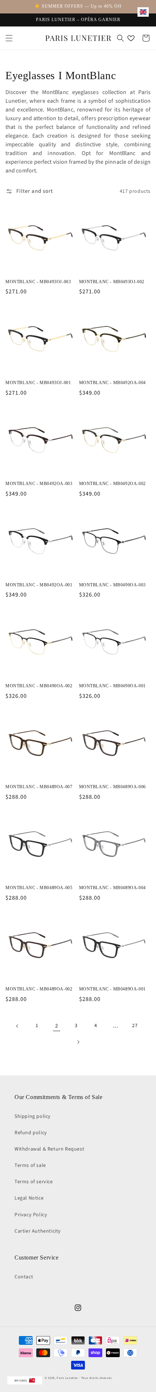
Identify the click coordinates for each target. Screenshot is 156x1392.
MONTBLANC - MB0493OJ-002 (111, 281)
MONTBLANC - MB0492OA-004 (112, 382)
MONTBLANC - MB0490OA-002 (38, 685)
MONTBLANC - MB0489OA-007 (38, 786)
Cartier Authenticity (38, 1231)
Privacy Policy (31, 1214)
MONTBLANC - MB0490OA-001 (112, 685)
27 (134, 1025)
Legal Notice (29, 1198)
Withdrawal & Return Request (49, 1149)
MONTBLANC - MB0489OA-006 (112, 786)
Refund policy (31, 1132)
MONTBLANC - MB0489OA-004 (112, 887)
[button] (9, 38)
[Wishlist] (131, 38)
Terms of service (34, 1181)
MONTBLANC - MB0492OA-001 (38, 584)
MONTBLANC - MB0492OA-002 (112, 483)
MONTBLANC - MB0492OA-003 (38, 483)
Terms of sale (30, 1165)
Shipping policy (33, 1116)
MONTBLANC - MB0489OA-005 (38, 887)
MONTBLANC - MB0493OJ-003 (38, 281)
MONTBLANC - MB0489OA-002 (38, 989)
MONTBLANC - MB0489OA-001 (112, 989)
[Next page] (78, 1042)
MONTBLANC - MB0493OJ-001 (38, 382)
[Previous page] (17, 1026)
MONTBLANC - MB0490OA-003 (112, 584)
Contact (24, 1277)
